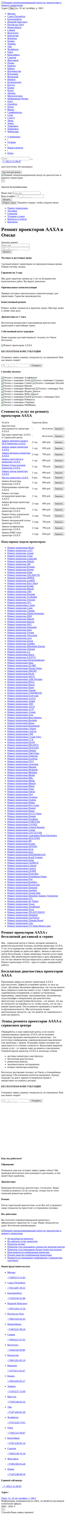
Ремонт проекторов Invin (20, 849)
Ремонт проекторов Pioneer (21, 808)
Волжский (12, 76)
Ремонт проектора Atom (20, 556)
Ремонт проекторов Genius (21, 830)
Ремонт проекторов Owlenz (21, 800)
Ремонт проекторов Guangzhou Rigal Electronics (32, 835)
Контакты (12, 221)
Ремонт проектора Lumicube (22, 558)
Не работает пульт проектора (22, 1241)
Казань (11, 41)
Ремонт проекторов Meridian (22, 772)
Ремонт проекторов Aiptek (21, 701)
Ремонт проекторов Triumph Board (25, 920)
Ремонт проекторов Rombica (22, 882)
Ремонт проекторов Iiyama (21, 843)
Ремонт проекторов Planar (21, 811)
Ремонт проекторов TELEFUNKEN (26, 912)
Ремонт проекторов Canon (21, 605)
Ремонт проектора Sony (19, 630)
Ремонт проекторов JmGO (21, 676)
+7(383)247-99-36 (16, 1329)
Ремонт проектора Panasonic (22, 627)
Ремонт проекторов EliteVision (23, 753)
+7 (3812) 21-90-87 (11, 161)
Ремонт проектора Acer (19, 638)
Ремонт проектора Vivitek (20, 632)
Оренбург (12, 104)
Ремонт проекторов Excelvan (22, 758)
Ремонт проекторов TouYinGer (23, 917)
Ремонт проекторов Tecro (20, 909)
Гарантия (12, 213)
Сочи (10, 115)
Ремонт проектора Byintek (21, 567)
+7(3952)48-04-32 (16, 1401)
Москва (11, 13)
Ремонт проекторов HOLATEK (23, 838)
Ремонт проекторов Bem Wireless (24, 717)
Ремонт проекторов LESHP (21, 871)
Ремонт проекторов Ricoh (20, 673)
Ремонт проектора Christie (21, 610)
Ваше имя (6, 193)
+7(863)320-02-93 (16, 1319)
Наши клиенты (15, 147)
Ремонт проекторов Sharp (20, 687)
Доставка (12, 211)
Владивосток (14, 71)
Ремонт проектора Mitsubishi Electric (26, 646)
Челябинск (13, 49)
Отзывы (11, 142)
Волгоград (12, 33)
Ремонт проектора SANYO (21, 657)
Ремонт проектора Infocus (20, 621)
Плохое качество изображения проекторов (29, 1255)
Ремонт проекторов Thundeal (22, 915)
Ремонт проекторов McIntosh (22, 769)
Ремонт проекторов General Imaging (26, 827)
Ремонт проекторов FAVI (20, 761)
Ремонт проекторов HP (19, 841)
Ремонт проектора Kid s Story (22, 583)
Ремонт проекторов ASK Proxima (24, 679)
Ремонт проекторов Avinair (21, 712)
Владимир (12, 74)
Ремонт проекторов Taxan (20, 904)
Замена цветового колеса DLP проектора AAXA (15, 442)
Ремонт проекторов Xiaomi (21, 690)
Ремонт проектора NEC (19, 624)
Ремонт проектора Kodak (20, 586)
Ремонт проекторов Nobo (20, 789)
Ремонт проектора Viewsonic (22, 635)
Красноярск (13, 54)
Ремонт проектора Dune (19, 572)
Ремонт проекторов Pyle (20, 879)
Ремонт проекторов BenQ (20, 547)
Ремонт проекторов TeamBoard (23, 906)
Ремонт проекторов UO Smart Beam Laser (29, 926)
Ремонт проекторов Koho (20, 860)
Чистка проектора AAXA (15, 477)
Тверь (10, 120)
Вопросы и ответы (17, 219)
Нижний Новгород (17, 22)
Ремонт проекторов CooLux (22, 731)
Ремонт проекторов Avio (20, 715)
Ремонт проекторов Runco (21, 684)
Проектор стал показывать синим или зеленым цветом (36, 1246)
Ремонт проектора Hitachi (20, 619)
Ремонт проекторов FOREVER (23, 821)
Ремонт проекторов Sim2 (20, 662)
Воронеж (12, 38)
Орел (10, 101)
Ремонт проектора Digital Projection (25, 613)
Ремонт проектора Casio (20, 608)
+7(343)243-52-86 (16, 1298)
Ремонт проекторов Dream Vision (24, 668)
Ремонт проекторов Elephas (21, 750)
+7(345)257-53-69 (16, 1391)
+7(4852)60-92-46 (16, 1464)
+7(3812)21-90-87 (16, 1433)
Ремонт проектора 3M (18, 564)
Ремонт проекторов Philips (21, 802)
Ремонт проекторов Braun (20, 723)
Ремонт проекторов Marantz (21, 767)
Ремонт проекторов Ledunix (22, 865)
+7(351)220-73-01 (16, 1422)
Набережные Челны (17, 98)
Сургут (11, 117)
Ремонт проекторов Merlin (21, 775)
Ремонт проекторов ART (20, 704)
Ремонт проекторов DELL (21, 682)
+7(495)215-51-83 (16, 1277)
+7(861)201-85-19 (16, 1360)
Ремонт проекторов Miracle (21, 783)
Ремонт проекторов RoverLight (23, 885)
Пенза (10, 107)
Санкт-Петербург (16, 16)
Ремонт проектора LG (18, 652)
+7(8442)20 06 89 (16, 1350)
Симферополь (14, 112)
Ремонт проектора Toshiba (21, 643)
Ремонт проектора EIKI (19, 616)
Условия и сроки (16, 216)
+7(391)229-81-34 (16, 1443)
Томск (10, 123)
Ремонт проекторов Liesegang (22, 764)
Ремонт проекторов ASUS (21, 706)
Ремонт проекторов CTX (20, 739)
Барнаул (11, 65)
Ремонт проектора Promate (21, 594)
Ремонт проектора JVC (19, 602)
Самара (11, 30)
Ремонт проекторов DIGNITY (23, 745)
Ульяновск (12, 126)
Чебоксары (13, 131)
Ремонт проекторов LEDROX (23, 863)
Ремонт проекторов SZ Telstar (22, 901)
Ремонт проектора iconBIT (21, 580)
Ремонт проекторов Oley (20, 794)
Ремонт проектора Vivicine (21, 599)
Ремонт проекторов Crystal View (24, 736)
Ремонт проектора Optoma (21, 649)
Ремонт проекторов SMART (22, 671)
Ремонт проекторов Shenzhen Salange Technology (32, 895)
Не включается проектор (20, 1238)
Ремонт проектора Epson (20, 641)
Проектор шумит (16, 1244)
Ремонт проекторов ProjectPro (23, 874)
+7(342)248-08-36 (16, 1474)
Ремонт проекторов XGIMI (21, 665)
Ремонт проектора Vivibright (22, 597)
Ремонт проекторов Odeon (21, 791)
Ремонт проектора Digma (20, 569)
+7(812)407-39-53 (16, 1288)
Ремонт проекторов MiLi (20, 778)
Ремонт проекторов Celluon (21, 728)
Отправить (36, 365)
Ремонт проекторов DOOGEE (23, 747)
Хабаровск (13, 128)
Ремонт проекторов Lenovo (21, 868)
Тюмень (11, 43)
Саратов (11, 57)
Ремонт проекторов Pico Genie (23, 805)
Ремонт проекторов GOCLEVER (24, 832)
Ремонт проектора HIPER (20, 578)
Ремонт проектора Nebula (20, 561)
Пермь (10, 63)
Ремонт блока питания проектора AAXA (13, 466)
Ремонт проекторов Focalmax (22, 819)
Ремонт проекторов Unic (20, 923)
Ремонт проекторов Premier (21, 816)
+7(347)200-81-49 (16, 1412)
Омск (12, 8)
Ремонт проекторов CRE (20, 734)
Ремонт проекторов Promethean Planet (27, 876)
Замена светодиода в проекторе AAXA (12, 460)
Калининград (14, 82)
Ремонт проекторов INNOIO (22, 846)
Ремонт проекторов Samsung (22, 887)
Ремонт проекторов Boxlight (22, 720)
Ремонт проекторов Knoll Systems (25, 857)
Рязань (10, 109)
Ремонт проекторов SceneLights (23, 893)
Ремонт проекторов (17, 208)
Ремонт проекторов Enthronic (22, 756)
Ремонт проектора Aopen (20, 553)
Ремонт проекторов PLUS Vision (24, 813)
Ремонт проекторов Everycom (22, 695)
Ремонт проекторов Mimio (21, 780)
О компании (13, 136)
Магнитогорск (15, 96)
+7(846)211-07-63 (16, 1339)
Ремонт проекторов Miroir (21, 786)
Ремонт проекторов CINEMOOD (24, 693)
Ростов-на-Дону (15, 24)
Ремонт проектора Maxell (20, 588)
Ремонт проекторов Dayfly (21, 742)
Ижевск (11, 79)
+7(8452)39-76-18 (16, 1453)
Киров (10, 87)
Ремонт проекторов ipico (20, 852)
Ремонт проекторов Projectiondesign (26, 660)
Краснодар (13, 35)
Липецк (11, 93)
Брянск (11, 68)
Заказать (6, 199)
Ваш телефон (8, 196)
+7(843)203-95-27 (16, 1381)
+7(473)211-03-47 (16, 1370)
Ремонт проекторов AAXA (21, 698)
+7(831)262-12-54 (16, 1308)
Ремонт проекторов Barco (20, 654)
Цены (10, 153)
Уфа (9, 46)
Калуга (11, 85)
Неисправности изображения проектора (28, 1252)
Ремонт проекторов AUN (20, 709)
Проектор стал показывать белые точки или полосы (34, 1249)
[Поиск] (31, 159)
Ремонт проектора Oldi (19, 591)
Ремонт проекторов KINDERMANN (26, 854)
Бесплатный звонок (11, 172)
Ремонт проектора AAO (20, 550)
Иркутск (11, 1396)
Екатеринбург (14, 19)
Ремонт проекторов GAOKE (22, 824)
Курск (10, 90)
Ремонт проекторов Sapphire (22, 890)
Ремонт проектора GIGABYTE (23, 575)
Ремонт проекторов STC (20, 898)
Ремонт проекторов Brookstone (23, 726)
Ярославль (12, 60)
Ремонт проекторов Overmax (22, 797)
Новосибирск (14, 27)
